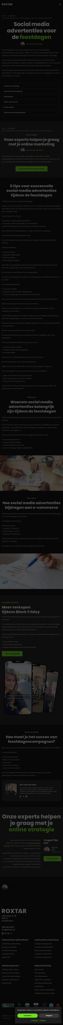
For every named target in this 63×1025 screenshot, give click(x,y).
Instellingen (42, 1020)
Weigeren (49, 1015)
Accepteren (27, 1015)
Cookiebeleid (34, 1020)
